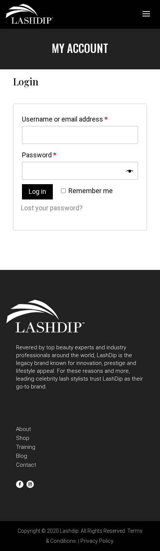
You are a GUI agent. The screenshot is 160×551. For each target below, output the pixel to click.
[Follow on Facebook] (19, 484)
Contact (26, 465)
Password (39, 155)
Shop (22, 438)
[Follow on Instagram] (30, 484)
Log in (37, 191)
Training (25, 447)
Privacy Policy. (97, 541)
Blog (21, 456)
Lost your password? (52, 208)
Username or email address (65, 119)
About (23, 429)
